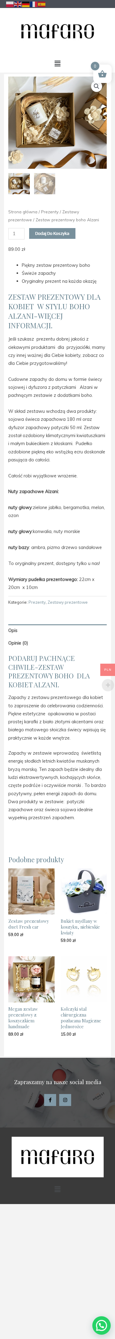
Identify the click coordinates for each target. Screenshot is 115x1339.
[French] (34, 4)
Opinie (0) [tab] (18, 643)
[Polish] (10, 4)
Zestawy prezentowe (68, 602)
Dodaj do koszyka (52, 233)
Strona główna (22, 211)
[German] (26, 4)
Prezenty (50, 211)
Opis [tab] (12, 630)
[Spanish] (42, 4)
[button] (57, 63)
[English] (18, 4)
